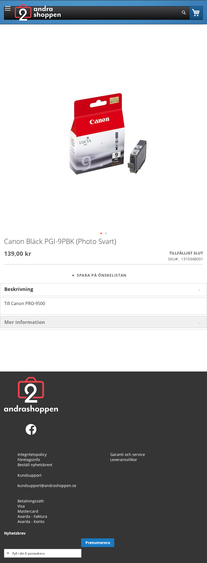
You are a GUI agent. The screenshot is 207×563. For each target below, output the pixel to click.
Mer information (24, 322)
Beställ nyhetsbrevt (35, 464)
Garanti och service (127, 454)
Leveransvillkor (123, 459)
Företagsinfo (29, 459)
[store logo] (38, 12)
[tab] (103, 289)
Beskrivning (18, 289)
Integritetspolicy (32, 454)
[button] (101, 233)
